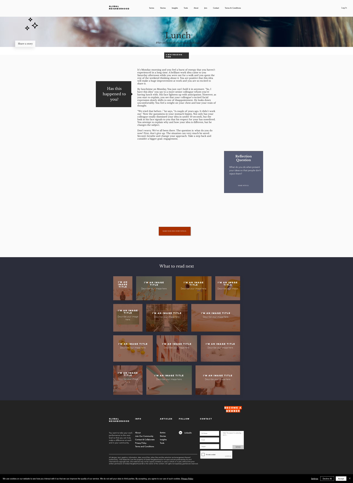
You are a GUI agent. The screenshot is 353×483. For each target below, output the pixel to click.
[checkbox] (118, 296)
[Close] (349, 478)
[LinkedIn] (180, 432)
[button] (128, 296)
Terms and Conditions (144, 446)
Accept (341, 478)
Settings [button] (314, 478)
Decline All (327, 478)
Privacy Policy (187, 478)
